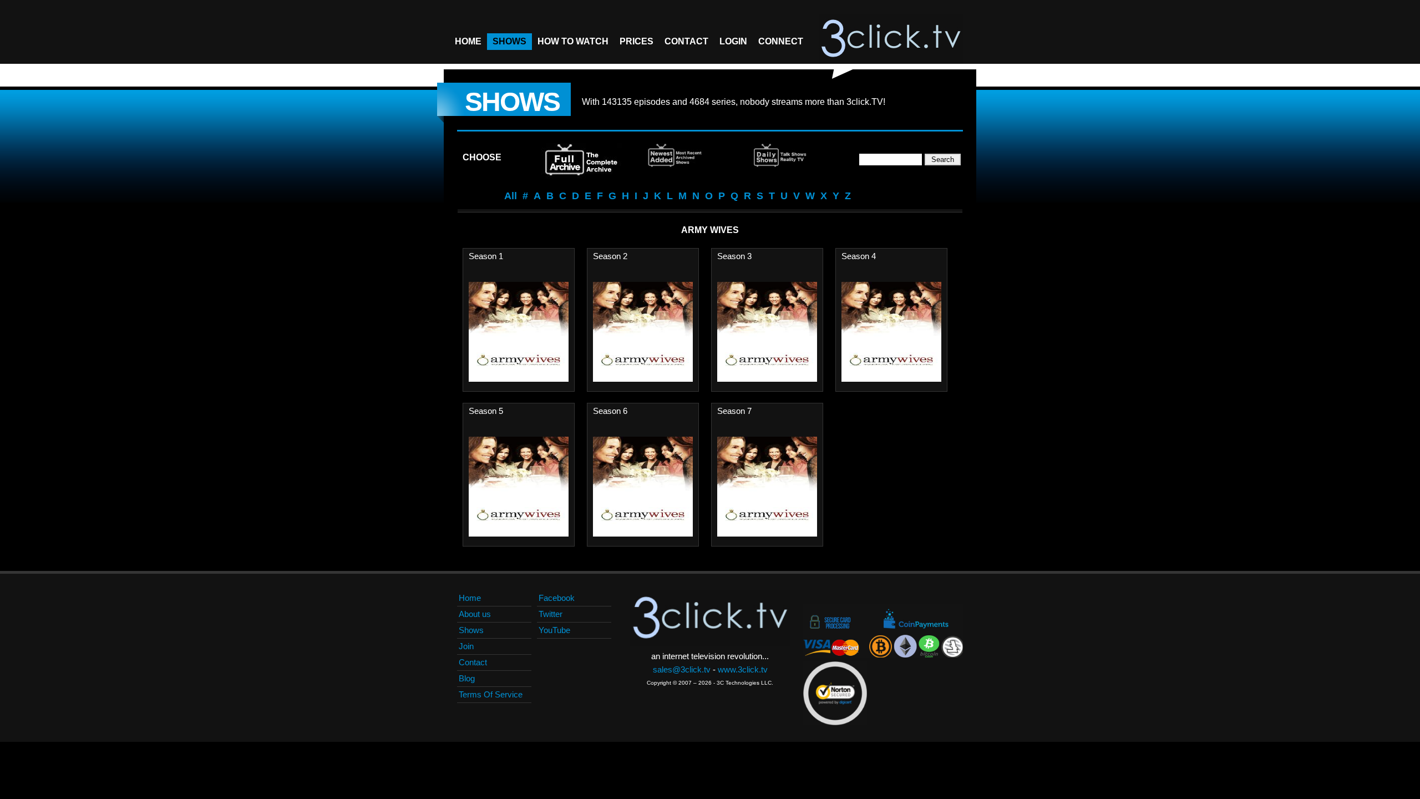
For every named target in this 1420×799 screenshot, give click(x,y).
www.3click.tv (743, 669)
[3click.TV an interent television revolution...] (891, 39)
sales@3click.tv (682, 669)
